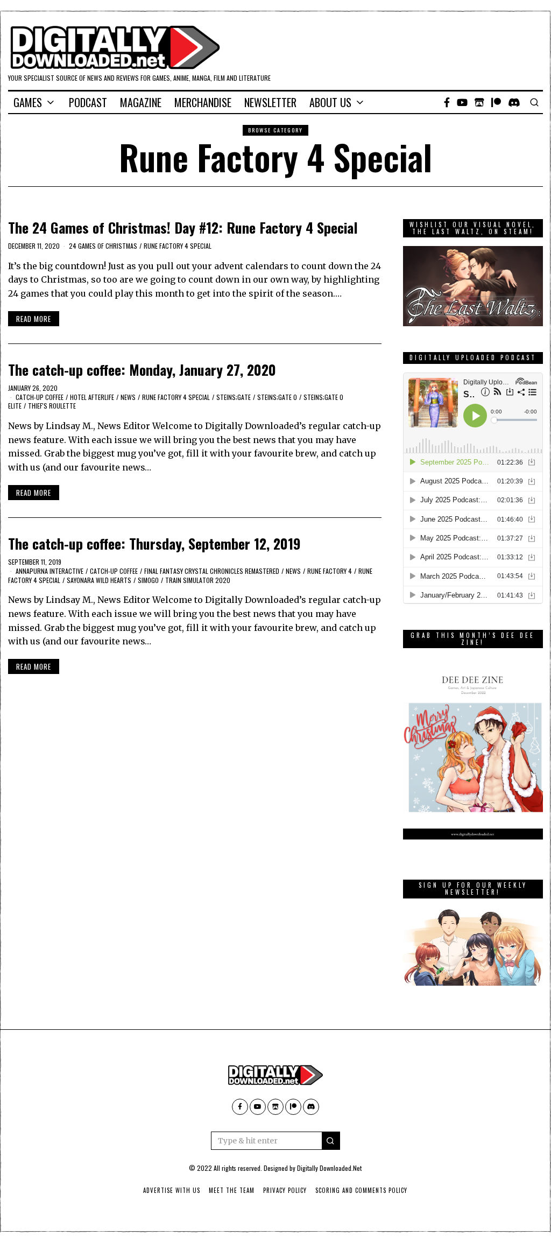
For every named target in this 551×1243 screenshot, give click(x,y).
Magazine (140, 102)
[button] (331, 1141)
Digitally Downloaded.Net (329, 1167)
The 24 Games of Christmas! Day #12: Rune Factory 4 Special (183, 227)
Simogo (148, 580)
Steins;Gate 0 (277, 397)
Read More (33, 318)
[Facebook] (447, 102)
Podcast (88, 102)
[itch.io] (479, 102)
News (128, 397)
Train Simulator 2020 (197, 580)
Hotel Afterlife (92, 397)
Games (27, 102)
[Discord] (514, 102)
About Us (330, 102)
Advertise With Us (171, 1190)
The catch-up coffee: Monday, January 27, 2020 (142, 369)
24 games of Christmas (103, 245)
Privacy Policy (285, 1190)
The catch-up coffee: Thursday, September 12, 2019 (154, 543)
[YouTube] (462, 102)
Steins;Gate (233, 397)
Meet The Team (232, 1190)
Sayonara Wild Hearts (99, 580)
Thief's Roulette (52, 405)
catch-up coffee (39, 397)
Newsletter (270, 102)
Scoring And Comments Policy (361, 1190)
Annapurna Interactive (49, 570)
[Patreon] (496, 102)
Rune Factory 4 (329, 570)
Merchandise (202, 102)
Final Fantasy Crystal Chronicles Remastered (211, 570)
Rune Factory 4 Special (177, 245)
